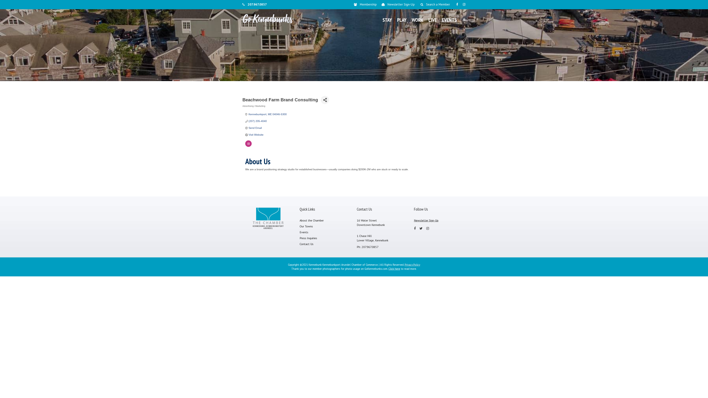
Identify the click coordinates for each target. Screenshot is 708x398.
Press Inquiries (308, 238)
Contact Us (306, 244)
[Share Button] (325, 100)
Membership (368, 4)
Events (304, 232)
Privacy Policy (412, 264)
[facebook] (457, 4)
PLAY (402, 19)
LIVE (432, 19)
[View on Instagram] (248, 145)
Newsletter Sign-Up (401, 4)
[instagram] (464, 4)
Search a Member (438, 4)
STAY (387, 19)
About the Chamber (312, 220)
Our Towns (306, 226)
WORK (417, 19)
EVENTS (449, 19)
